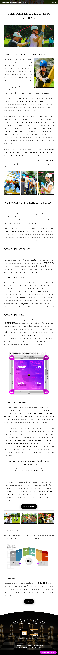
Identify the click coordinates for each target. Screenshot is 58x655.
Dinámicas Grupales (36, 291)
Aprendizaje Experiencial (28, 446)
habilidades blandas (14, 217)
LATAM (14, 2)
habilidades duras (17, 214)
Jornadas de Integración (19, 304)
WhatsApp (29, 601)
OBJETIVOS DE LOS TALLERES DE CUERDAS (29, 470)
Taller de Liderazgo (29, 506)
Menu (53, 2)
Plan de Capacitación (31, 260)
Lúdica (6, 332)
